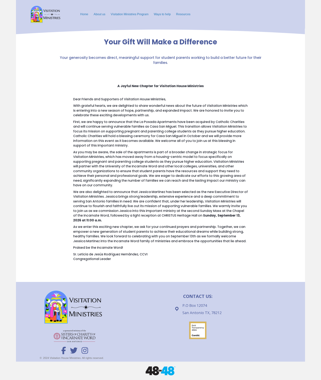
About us (99, 14)
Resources (183, 14)
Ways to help (162, 14)
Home (84, 14)
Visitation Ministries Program (129, 14)
